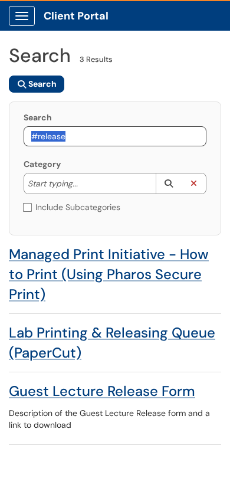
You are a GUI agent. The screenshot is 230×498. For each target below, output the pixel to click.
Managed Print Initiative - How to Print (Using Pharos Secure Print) (109, 274)
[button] (168, 183)
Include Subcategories (77, 207)
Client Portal (76, 16)
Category (42, 164)
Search (38, 117)
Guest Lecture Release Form (102, 391)
